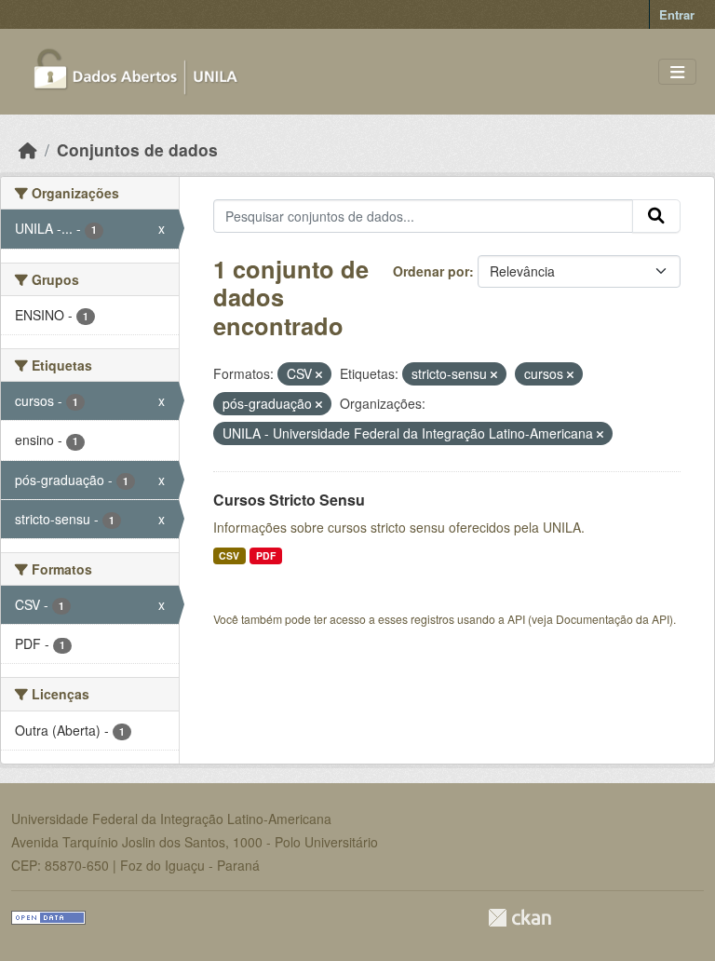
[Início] (28, 149)
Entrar (677, 14)
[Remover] (319, 374)
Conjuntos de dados (137, 149)
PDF (266, 555)
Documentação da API (612, 619)
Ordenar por (431, 271)
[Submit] (656, 216)
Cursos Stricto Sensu (289, 499)
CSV (229, 555)
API (516, 619)
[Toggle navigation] (677, 72)
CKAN (519, 917)
